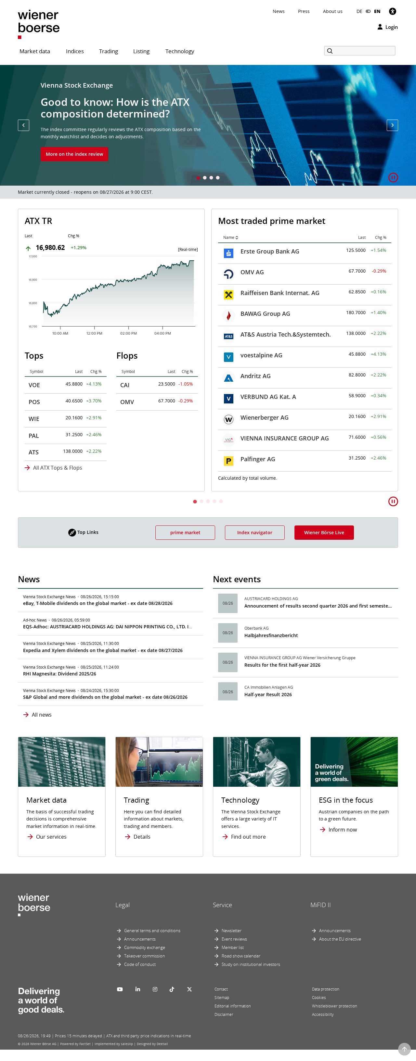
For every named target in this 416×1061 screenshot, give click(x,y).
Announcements (140, 939)
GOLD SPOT (256, 375)
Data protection (325, 989)
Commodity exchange (144, 947)
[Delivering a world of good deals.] (41, 999)
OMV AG (59, 272)
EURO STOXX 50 (262, 271)
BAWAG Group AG (72, 313)
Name (35, 237)
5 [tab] (221, 502)
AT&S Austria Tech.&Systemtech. (92, 334)
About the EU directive (340, 939)
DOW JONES (257, 292)
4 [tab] (217, 178)
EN (377, 11)
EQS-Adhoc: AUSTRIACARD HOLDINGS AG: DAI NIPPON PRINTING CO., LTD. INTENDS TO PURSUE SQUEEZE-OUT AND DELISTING (162, 626)
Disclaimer (223, 1014)
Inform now (343, 829)
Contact (221, 989)
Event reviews (234, 939)
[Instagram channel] (155, 989)
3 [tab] (211, 178)
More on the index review (74, 154)
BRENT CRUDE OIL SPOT (273, 396)
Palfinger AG (64, 459)
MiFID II (320, 905)
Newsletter (231, 930)
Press (304, 11)
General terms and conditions (152, 930)
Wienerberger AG (71, 417)
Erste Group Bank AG (76, 251)
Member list (233, 947)
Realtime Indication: (247, 477)
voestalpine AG (68, 355)
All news (42, 714)
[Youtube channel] (120, 989)
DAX (246, 250)
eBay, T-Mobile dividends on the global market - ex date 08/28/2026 (98, 603)
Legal (122, 905)
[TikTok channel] (172, 989)
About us (333, 11)
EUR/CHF (253, 437)
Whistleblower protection (334, 1006)
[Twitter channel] (189, 989)
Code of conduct (140, 964)
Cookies (319, 997)
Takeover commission (144, 956)
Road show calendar (241, 956)
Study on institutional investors (251, 964)
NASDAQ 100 (258, 333)
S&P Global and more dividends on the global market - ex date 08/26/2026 (105, 697)
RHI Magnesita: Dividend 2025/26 (59, 674)
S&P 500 (251, 312)
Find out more (248, 836)
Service (222, 905)
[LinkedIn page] (138, 989)
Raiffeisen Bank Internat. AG (86, 293)
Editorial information (232, 1006)
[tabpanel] (208, 125)
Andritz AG (62, 376)
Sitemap (221, 997)
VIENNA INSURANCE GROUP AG (91, 438)
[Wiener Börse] (38, 24)
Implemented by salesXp (114, 1044)
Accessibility (323, 1014)
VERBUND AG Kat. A (75, 397)
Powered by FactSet (75, 1044)
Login (391, 27)
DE (359, 11)
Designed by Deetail (152, 1044)
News (279, 11)
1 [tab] (198, 178)
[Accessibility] (392, 11)
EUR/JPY (251, 458)
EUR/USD (253, 416)
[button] (23, 125)
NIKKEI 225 (255, 354)
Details (142, 836)
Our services (51, 836)
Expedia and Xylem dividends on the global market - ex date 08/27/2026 (103, 650)
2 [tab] (205, 178)
